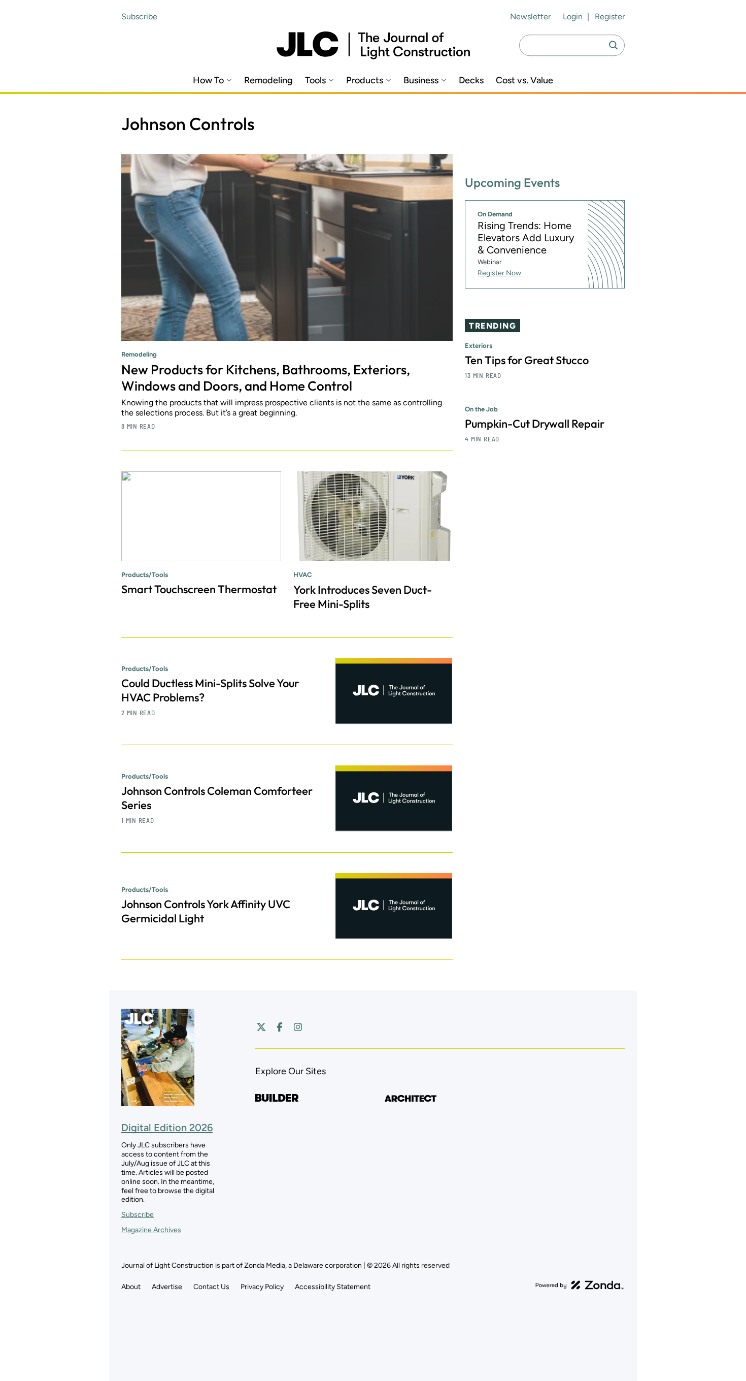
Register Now (499, 273)
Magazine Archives (151, 1230)
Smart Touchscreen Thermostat (199, 589)
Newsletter (530, 16)
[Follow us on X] (261, 1027)
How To (208, 80)
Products (364, 80)
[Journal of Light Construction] (373, 45)
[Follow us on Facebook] (280, 1027)
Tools (315, 80)
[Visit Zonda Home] (579, 1285)
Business (420, 80)
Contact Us (211, 1286)
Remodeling (268, 80)
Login (573, 16)
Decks (471, 80)
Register (610, 16)
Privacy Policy (262, 1286)
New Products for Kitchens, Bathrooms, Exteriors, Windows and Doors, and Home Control (265, 377)
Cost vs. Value (524, 80)
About (131, 1286)
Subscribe (139, 16)
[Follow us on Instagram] (298, 1027)
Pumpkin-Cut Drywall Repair (534, 423)
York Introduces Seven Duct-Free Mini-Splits (362, 597)
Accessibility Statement (332, 1286)
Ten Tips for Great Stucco (527, 360)
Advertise (167, 1286)
